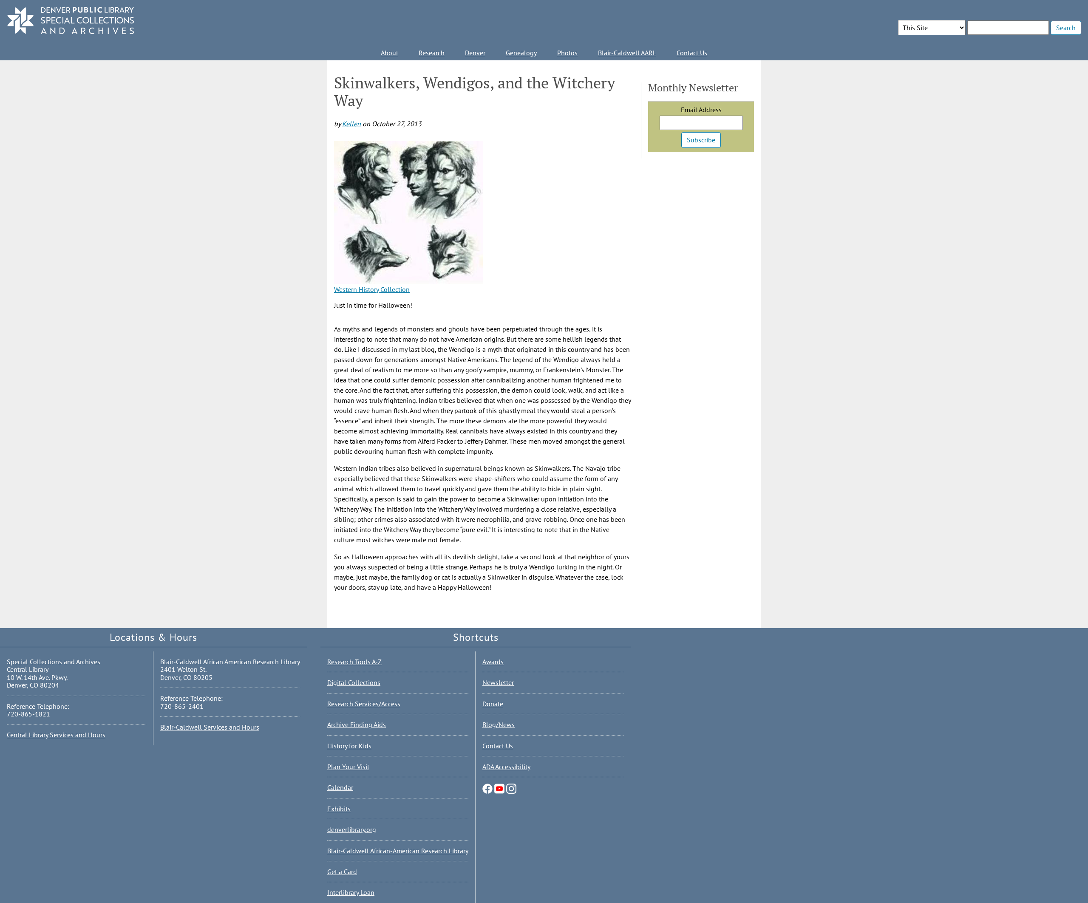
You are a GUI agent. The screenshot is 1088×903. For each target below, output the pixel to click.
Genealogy (521, 52)
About (389, 52)
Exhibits (339, 808)
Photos (567, 52)
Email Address (701, 109)
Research (432, 52)
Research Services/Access (363, 703)
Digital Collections (353, 682)
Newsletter (498, 682)
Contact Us (692, 52)
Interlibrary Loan (350, 892)
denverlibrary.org (351, 829)
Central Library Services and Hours (56, 734)
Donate (492, 703)
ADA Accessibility (506, 766)
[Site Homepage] (70, 21)
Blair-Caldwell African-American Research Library (397, 850)
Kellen (351, 123)
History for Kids (349, 746)
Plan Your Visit (348, 766)
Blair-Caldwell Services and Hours (209, 727)
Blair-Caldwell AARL (627, 52)
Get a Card (342, 871)
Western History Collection (372, 289)
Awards (493, 661)
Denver (475, 52)
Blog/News (498, 724)
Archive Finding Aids (356, 724)
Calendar (340, 787)
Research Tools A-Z (354, 661)
